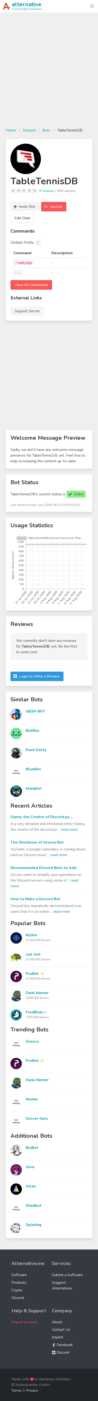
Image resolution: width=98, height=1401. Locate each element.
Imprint (57, 1337)
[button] (92, 6)
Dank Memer (37, 993)
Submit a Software (67, 1275)
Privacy (32, 1390)
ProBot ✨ (35, 973)
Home (11, 130)
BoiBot (32, 1147)
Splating (33, 1224)
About (57, 1322)
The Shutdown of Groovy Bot (37, 842)
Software (19, 1275)
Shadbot (33, 1205)
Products (18, 1282)
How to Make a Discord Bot (35, 899)
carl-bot (33, 954)
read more (69, 829)
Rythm (31, 935)
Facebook (64, 1344)
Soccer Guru (37, 1118)
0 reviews (46, 190)
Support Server (27, 311)
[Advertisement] (49, 73)
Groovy (32, 1041)
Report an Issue (24, 1322)
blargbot (34, 788)
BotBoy (32, 730)
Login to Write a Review (39, 676)
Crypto (17, 1290)
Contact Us (61, 1329)
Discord (29, 130)
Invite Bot (27, 206)
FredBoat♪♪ (36, 1012)
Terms (16, 1390)
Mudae (32, 1099)
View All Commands (31, 285)
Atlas (31, 1186)
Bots (46, 130)
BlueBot (33, 769)
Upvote (56, 206)
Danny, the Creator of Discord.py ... (41, 817)
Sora (30, 1167)
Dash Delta (36, 749)
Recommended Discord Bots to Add (43, 867)
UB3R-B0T (35, 711)
